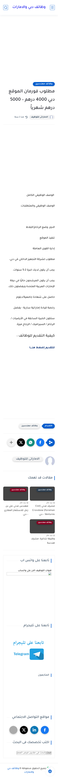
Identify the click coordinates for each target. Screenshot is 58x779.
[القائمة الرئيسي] (52, 7)
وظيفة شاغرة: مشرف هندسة (43, 541)
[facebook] (45, 730)
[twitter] (24, 730)
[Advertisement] (29, 50)
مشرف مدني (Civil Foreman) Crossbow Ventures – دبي (43, 510)
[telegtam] (13, 730)
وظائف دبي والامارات (29, 7)
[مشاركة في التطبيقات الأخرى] (11, 442)
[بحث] (5, 7)
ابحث (48, 753)
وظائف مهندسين (43, 84)
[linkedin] (34, 730)
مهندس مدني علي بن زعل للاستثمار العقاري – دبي (16, 510)
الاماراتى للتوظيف (39, 117)
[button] (40, 442)
